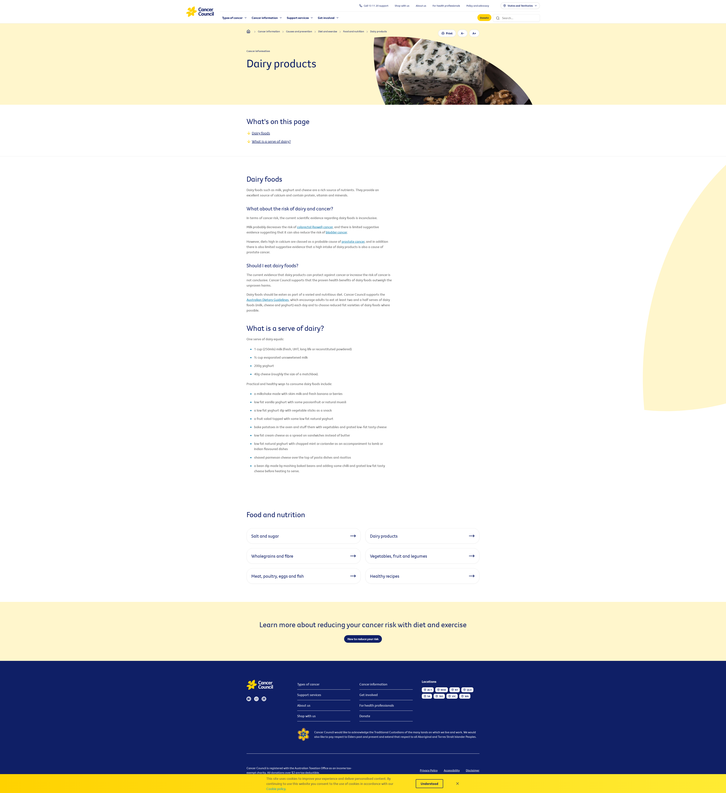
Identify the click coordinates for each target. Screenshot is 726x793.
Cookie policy (275, 789)
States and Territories (520, 5)
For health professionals (376, 705)
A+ (474, 33)
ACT (429, 689)
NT (456, 689)
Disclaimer (472, 770)
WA (467, 696)
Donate (484, 17)
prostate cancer (353, 241)
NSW (443, 689)
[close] (457, 783)
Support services (309, 695)
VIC (454, 696)
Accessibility (452, 770)
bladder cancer (336, 232)
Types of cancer (308, 684)
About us (303, 705)
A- (462, 33)
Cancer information (373, 684)
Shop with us (306, 716)
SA (428, 696)
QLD (469, 689)
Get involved (368, 695)
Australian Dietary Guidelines (268, 300)
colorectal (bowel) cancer (315, 227)
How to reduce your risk (363, 639)
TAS (441, 696)
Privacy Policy (429, 770)
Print (449, 33)
